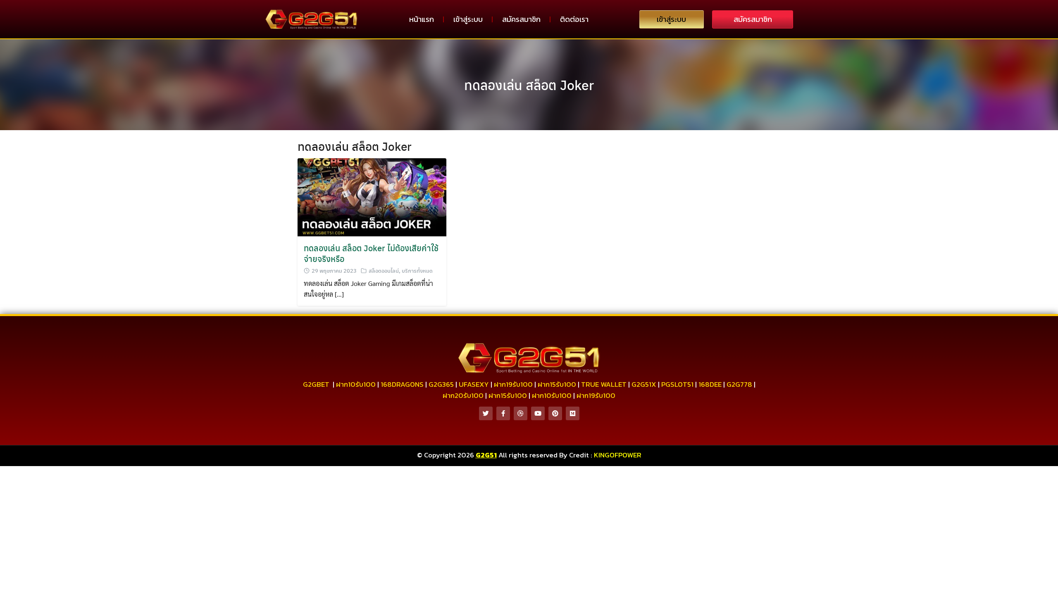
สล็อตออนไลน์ (384, 270)
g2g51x (643, 384)
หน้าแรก (421, 19)
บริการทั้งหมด (417, 270)
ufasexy (474, 384)
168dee (710, 384)
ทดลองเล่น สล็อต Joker (529, 84)
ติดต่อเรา (574, 19)
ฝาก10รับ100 (356, 384)
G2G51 (486, 455)
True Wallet (604, 384)
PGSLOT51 (677, 384)
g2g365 (441, 384)
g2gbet (316, 384)
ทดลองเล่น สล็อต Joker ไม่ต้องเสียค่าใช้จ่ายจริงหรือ (371, 253)
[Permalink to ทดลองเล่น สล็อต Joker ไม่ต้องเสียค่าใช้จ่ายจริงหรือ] (372, 196)
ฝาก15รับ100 (557, 384)
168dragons (402, 384)
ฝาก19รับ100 (513, 384)
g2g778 (739, 384)
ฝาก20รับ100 (463, 395)
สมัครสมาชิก (521, 19)
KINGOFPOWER (617, 455)
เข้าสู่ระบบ (468, 19)
